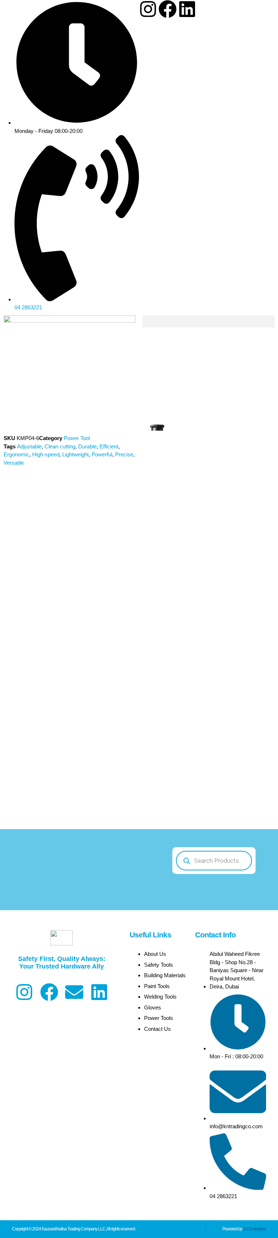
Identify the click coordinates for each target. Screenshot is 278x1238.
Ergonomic (16, 454)
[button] (208, 321)
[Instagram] (148, 9)
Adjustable (29, 446)
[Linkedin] (187, 9)
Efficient (109, 446)
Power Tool (77, 438)
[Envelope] (74, 992)
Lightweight (75, 454)
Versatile (14, 463)
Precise (124, 454)
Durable (87, 446)
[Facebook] (168, 9)
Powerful (102, 454)
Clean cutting (60, 446)
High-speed (45, 454)
